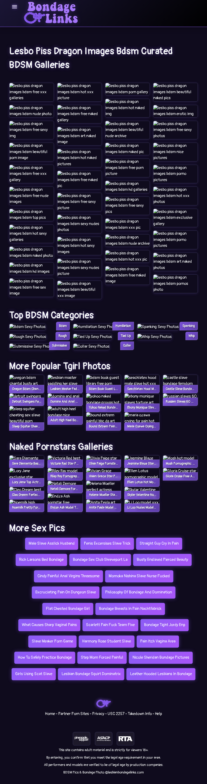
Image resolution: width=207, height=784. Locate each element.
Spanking (188, 326)
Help (158, 713)
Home (50, 713)
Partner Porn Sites (73, 713)
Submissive (59, 346)
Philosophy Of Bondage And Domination (138, 592)
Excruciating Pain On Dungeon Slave (65, 592)
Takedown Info (140, 713)
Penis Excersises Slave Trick (107, 543)
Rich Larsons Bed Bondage (41, 559)
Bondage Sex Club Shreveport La (100, 559)
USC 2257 (116, 713)
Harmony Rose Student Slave (106, 641)
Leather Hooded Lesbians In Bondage (161, 673)
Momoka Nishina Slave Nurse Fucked (139, 576)
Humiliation (123, 326)
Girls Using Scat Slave (33, 673)
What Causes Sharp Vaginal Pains (49, 624)
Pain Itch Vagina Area (157, 641)
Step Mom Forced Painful (102, 657)
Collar (127, 346)
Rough (62, 336)
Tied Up (126, 336)
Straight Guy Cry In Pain (159, 543)
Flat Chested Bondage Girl (68, 608)
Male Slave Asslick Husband (52, 543)
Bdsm (63, 326)
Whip (191, 336)
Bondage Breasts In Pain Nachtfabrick (130, 608)
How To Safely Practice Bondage (45, 657)
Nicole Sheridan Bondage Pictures (160, 657)
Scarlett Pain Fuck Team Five (110, 624)
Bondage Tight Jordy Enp (164, 624)
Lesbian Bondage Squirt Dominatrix (91, 673)
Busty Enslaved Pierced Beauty (162, 559)
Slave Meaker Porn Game (52, 641)
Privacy (98, 713)
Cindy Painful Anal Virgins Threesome (68, 576)
